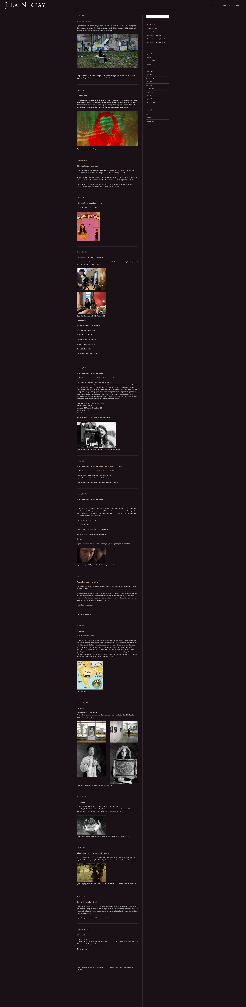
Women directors (114, 449)
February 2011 (150, 88)
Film (210, 5)
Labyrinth (86, 967)
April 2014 (149, 85)
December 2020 (150, 61)
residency (92, 918)
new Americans (108, 186)
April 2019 (149, 74)
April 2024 (149, 54)
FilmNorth (106, 449)
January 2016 (150, 78)
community (105, 75)
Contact (238, 5)
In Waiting (86, 836)
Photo (217, 5)
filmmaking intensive (96, 449)
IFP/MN (89, 565)
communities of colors (94, 75)
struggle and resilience (114, 77)
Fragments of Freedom (152, 28)
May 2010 (149, 95)
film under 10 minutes (113, 184)
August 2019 (149, 71)
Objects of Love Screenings (153, 35)
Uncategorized (150, 121)
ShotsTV (116, 186)
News (147, 114)
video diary (92, 149)
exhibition (94, 785)
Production (95, 565)
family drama (102, 184)
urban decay (130, 77)
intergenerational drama (84, 186)
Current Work (150, 32)
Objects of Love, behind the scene (155, 42)
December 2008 (150, 102)
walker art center (125, 836)
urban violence (81, 78)
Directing (83, 565)
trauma (124, 77)
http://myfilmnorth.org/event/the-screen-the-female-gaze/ (94, 417)
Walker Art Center (96, 806)
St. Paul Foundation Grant (103, 918)
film (111, 785)
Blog (231, 5)
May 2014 (149, 81)
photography (84, 918)
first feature (128, 75)
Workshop (122, 565)
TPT (121, 967)
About (224, 5)
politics (86, 77)
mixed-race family (97, 186)
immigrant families (126, 184)
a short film (84, 184)
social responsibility (95, 77)
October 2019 (150, 68)
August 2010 (149, 92)
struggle (103, 77)
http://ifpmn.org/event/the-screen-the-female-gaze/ (92, 534)
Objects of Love (82, 207)
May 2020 (149, 64)
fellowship (83, 691)
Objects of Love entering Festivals (155, 39)
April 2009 (149, 99)
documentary (84, 149)
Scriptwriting (103, 565)
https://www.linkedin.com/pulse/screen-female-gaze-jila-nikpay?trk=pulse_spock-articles (103, 544)
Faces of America (103, 785)
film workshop (94, 482)
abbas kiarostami (86, 614)
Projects (148, 117)
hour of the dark (88, 883)
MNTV (118, 836)
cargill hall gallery (86, 785)
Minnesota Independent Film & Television (102, 836)
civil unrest (84, 75)
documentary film (114, 75)
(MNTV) (110, 811)
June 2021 (149, 57)
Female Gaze (85, 449)
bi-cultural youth (93, 184)
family (122, 75)
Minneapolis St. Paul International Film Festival (108, 883)
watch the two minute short (85, 605)
